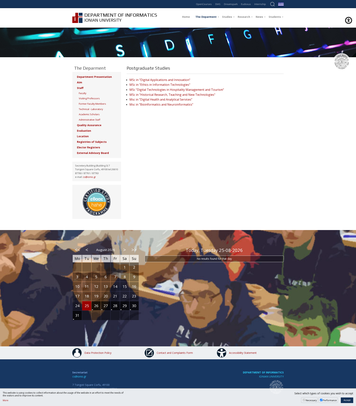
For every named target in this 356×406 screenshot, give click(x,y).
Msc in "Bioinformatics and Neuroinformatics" (161, 104)
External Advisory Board (93, 153)
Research (244, 17)
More (5, 400)
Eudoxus (246, 4)
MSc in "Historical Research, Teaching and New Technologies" (172, 95)
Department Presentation (94, 77)
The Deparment (206, 17)
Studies (227, 17)
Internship (260, 4)
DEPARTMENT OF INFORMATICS (263, 372)
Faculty (82, 93)
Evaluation (84, 130)
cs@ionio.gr (89, 177)
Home (186, 17)
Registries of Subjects (92, 142)
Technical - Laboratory (91, 109)
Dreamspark (231, 4)
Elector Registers (88, 147)
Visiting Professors (89, 98)
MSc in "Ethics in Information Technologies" (159, 85)
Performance (330, 400)
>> (134, 249)
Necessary (311, 400)
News (259, 17)
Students (275, 17)
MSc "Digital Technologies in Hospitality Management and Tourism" (176, 90)
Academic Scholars (89, 114)
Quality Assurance (89, 125)
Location (83, 136)
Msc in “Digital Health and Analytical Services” (160, 99)
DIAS (217, 4)
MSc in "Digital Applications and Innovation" (159, 80)
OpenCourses (204, 4)
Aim (79, 82)
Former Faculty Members (92, 103)
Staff (80, 88)
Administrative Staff (89, 119)
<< (77, 249)
